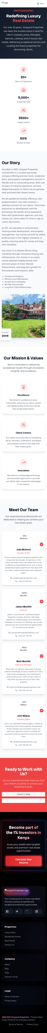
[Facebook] (9, 911)
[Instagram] (28, 911)
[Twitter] (18, 911)
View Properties (23, 801)
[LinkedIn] (38, 911)
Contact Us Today (23, 794)
